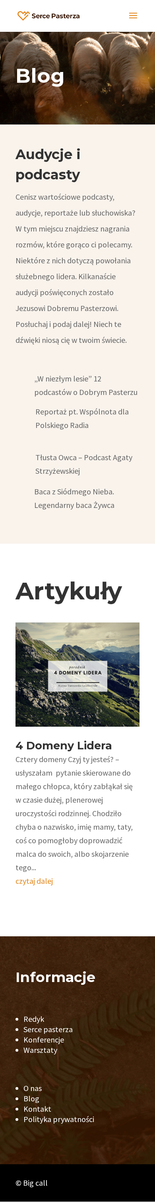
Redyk (33, 1019)
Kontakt (37, 1109)
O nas (32, 1088)
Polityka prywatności (58, 1119)
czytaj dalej (34, 881)
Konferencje (43, 1039)
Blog (31, 1098)
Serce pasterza (48, 1029)
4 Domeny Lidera (63, 745)
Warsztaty (40, 1050)
